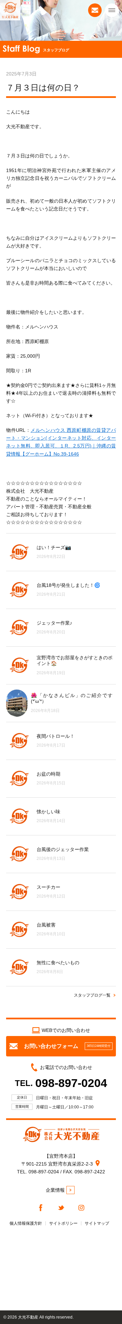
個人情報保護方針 (25, 1223)
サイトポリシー (63, 1223)
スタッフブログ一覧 (92, 995)
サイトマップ (97, 1223)
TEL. (61, 1083)
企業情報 (55, 1190)
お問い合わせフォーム (67, 1046)
